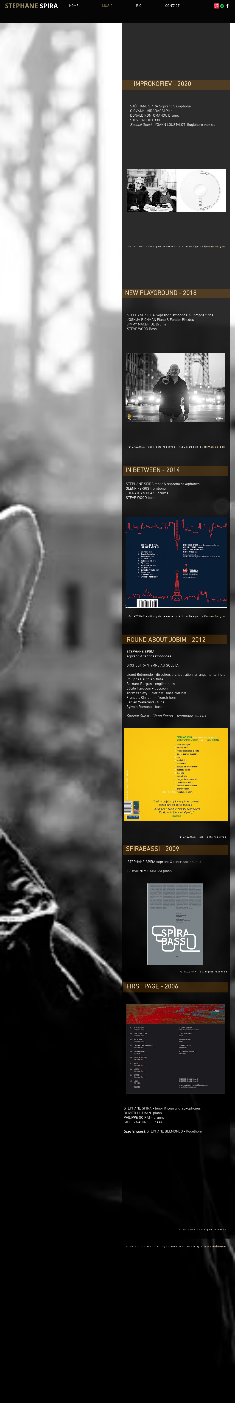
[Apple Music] (216, 6)
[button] (147, 6)
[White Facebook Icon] (227, 6)
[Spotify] (222, 6)
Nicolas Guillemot (214, 1246)
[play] (215, 144)
